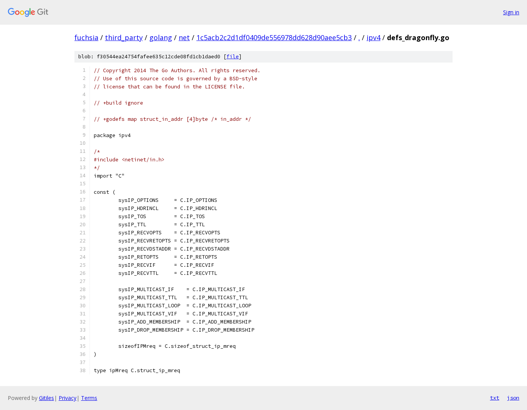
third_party (124, 37)
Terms (89, 398)
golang (160, 37)
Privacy (67, 398)
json (513, 397)
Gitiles (46, 398)
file (232, 56)
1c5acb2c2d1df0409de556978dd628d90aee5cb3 (274, 37)
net (184, 37)
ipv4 (373, 37)
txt (494, 397)
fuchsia (86, 37)
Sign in (511, 12)
